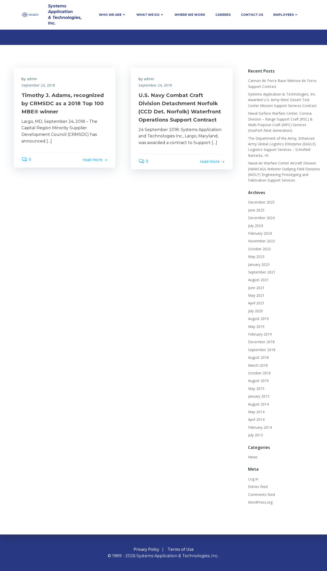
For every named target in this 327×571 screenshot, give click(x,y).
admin (32, 78)
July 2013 (255, 435)
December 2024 (261, 217)
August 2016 (258, 380)
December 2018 (261, 341)
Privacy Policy (146, 549)
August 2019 (258, 318)
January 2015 (259, 396)
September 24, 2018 (38, 85)
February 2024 (260, 233)
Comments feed (261, 494)
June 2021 (256, 287)
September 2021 (261, 272)
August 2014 (258, 404)
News (253, 457)
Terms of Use (181, 549)
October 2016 (259, 373)
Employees (283, 15)
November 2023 (261, 241)
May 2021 (256, 295)
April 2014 (256, 419)
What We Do (148, 15)
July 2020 (255, 310)
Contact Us (252, 15)
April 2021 (256, 303)
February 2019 (260, 334)
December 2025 (261, 202)
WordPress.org (260, 502)
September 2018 (261, 349)
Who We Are (110, 15)
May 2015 (256, 388)
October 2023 (259, 248)
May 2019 (256, 326)
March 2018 (258, 365)
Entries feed (258, 486)
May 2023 (256, 256)
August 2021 (258, 279)
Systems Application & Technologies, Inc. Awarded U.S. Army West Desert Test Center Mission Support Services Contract (282, 100)
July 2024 (255, 225)
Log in (253, 479)
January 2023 (259, 264)
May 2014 (256, 411)
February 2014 (260, 427)
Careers (223, 15)
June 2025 (256, 210)
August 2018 (258, 357)
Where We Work (189, 15)
